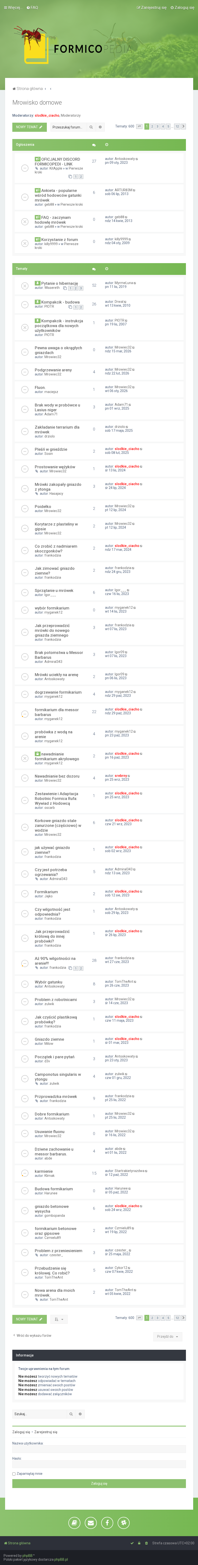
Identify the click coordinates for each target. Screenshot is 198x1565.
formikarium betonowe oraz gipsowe (55, 1231)
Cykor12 (121, 1268)
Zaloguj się (21, 1432)
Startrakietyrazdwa (129, 1171)
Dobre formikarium (52, 1114)
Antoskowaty (125, 159)
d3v (47, 1061)
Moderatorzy (71, 115)
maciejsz (51, 392)
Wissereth (52, 288)
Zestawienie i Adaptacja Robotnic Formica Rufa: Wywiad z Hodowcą (56, 798)
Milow (48, 1043)
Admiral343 (53, 662)
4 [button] (163, 126)
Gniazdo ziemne (49, 1039)
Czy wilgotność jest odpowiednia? (52, 912)
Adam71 (51, 414)
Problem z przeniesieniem (58, 1250)
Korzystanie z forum (59, 239)
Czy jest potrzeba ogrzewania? (51, 872)
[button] (139, 126)
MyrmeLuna (124, 283)
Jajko (48, 896)
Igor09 (119, 652)
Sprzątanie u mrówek (54, 590)
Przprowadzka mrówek (56, 1096)
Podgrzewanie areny (53, 369)
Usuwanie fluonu (49, 1131)
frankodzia (52, 555)
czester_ (56, 1255)
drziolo (49, 436)
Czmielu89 (52, 1238)
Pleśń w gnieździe (51, 449)
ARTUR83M (123, 190)
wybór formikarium (52, 608)
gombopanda (54, 1215)
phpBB (27, 1556)
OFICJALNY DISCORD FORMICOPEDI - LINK (57, 161)
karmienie (44, 1171)
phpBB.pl (61, 1559)
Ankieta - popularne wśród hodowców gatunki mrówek (58, 195)
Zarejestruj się (45, 1432)
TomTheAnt (124, 981)
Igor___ (50, 595)
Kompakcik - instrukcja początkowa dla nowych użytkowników (59, 325)
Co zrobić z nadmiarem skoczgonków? (56, 548)
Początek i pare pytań (54, 1056)
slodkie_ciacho (47, 115)
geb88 (49, 204)
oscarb (49, 808)
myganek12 (53, 612)
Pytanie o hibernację (59, 283)
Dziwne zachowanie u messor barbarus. (54, 1151)
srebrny (121, 776)
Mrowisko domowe (37, 102)
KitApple (56, 168)
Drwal (119, 302)
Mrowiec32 (52, 357)
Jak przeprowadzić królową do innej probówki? (52, 936)
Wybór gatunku (48, 982)
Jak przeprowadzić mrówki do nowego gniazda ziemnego (52, 630)
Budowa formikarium (54, 1188)
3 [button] (157, 126)
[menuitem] (32, 7)
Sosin (48, 454)
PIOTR (49, 306)
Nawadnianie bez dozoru (57, 776)
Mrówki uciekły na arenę (56, 674)
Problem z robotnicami (56, 999)
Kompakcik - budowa (60, 302)
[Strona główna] (83, 45)
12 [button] (177, 126)
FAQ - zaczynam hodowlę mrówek (53, 220)
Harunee (50, 1193)
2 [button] (152, 126)
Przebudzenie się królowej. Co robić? (52, 1270)
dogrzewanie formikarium (58, 692)
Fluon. (40, 387)
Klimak (49, 1176)
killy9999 (51, 244)
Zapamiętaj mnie (29, 1474)
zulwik (49, 1004)
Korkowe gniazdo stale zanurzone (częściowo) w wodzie (58, 825)
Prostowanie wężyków (55, 466)
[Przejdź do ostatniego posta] (137, 159)
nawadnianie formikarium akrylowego (57, 756)
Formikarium (46, 891)
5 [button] (168, 126)
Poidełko (43, 506)
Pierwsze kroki (72, 204)
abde (48, 1158)
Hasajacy (56, 493)
